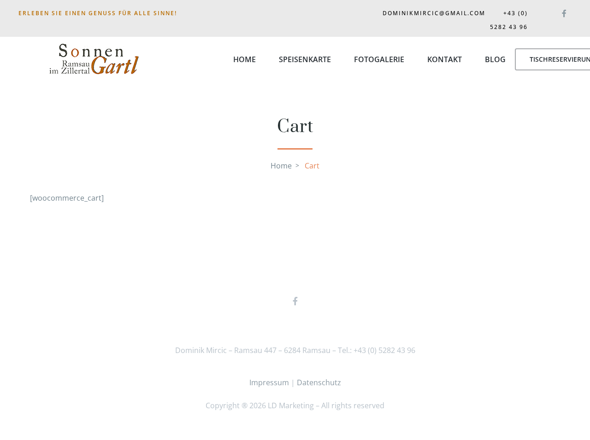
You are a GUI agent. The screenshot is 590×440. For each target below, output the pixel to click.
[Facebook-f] (564, 11)
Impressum (269, 382)
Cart (312, 166)
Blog (495, 59)
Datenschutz (319, 382)
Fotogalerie (379, 59)
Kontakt (444, 59)
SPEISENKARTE (305, 59)
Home (244, 59)
